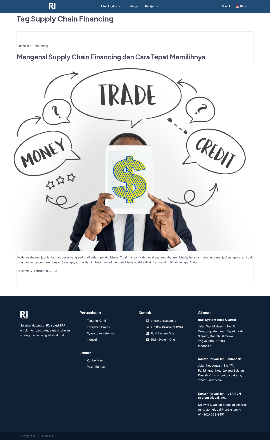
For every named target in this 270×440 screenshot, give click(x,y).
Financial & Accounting (32, 46)
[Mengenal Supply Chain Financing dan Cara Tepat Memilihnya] (135, 158)
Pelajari (150, 6)
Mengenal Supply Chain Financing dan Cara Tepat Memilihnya (111, 57)
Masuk (226, 6)
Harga (134, 6)
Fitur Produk (109, 6)
